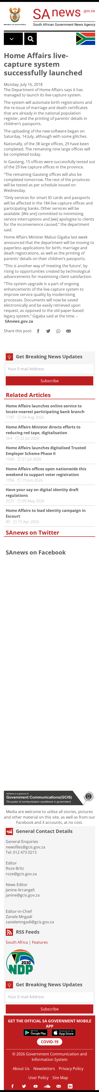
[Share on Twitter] (48, 331)
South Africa (17, 942)
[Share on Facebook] (38, 331)
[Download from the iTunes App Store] (63, 1032)
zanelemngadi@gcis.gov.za (30, 922)
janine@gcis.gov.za (23, 895)
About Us (21, 1068)
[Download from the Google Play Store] (35, 1032)
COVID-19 (49, 1041)
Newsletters (44, 1068)
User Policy (38, 1077)
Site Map (60, 1077)
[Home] (15, 16)
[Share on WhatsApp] (58, 331)
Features (40, 942)
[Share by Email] (68, 331)
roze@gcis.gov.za (21, 873)
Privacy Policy (71, 1068)
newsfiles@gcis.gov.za (25, 847)
